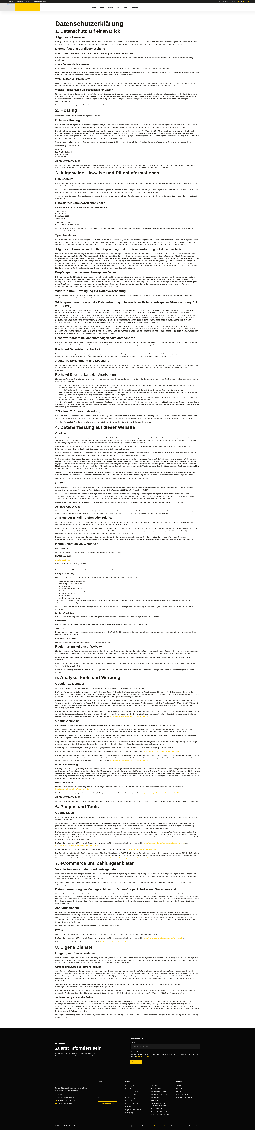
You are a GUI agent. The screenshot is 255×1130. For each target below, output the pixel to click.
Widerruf (127, 1126)
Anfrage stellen (156, 1088)
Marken (100, 1098)
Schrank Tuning (130, 1089)
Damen (100, 1086)
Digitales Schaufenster (133, 1110)
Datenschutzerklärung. (144, 1056)
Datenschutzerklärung (161, 1126)
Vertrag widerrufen (107, 1103)
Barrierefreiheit (194, 1126)
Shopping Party (130, 1086)
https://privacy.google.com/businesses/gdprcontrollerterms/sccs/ (77, 845)
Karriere (179, 1088)
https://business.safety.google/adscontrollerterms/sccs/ (163, 751)
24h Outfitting (130, 1098)
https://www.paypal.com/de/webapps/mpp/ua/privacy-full (119, 942)
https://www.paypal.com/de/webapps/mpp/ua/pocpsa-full (163, 938)
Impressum (174, 1126)
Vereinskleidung (156, 1108)
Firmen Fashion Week (133, 1104)
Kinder (100, 1092)
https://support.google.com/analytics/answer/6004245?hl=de (164, 793)
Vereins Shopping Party (159, 1111)
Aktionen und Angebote (133, 1095)
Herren (100, 1089)
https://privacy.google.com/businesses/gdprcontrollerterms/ (164, 843)
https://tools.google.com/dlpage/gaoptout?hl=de (72, 789)
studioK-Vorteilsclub (132, 1092)
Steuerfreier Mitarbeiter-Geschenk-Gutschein (159, 1104)
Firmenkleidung (156, 1097)
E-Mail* (133, 1042)
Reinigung (129, 1113)
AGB (120, 1126)
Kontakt (179, 1091)
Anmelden (136, 1062)
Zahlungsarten (146, 1126)
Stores (178, 1085)
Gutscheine (102, 1095)
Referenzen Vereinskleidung (161, 1114)
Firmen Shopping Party (159, 1094)
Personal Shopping (132, 1101)
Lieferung (136, 1126)
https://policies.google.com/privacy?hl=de (142, 849)
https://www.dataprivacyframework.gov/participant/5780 (129, 716)
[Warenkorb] (247, 7)
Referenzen (155, 1100)
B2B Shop (154, 1085)
